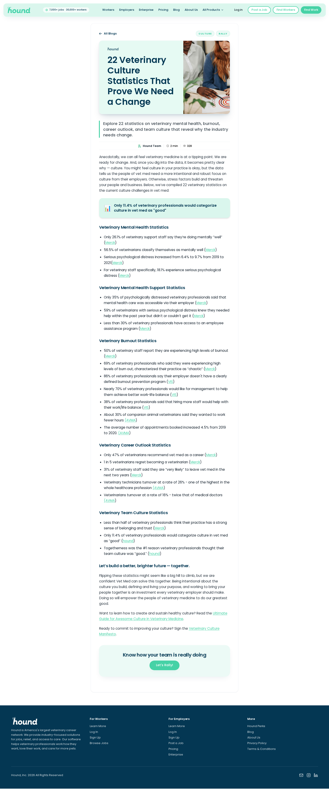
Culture (205, 33)
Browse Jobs (99, 743)
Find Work (311, 10)
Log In (94, 732)
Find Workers (286, 10)
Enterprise (146, 10)
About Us (191, 10)
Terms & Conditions (261, 749)
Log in (238, 10)
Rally (223, 33)
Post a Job (259, 10)
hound (128, 541)
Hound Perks (256, 726)
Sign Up (95, 737)
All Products (211, 10)
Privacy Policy (257, 743)
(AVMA (130, 420)
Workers (108, 10)
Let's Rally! (164, 665)
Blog (176, 10)
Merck (110, 242)
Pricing (163, 10)
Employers (126, 10)
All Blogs (110, 33)
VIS (170, 381)
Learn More (98, 726)
